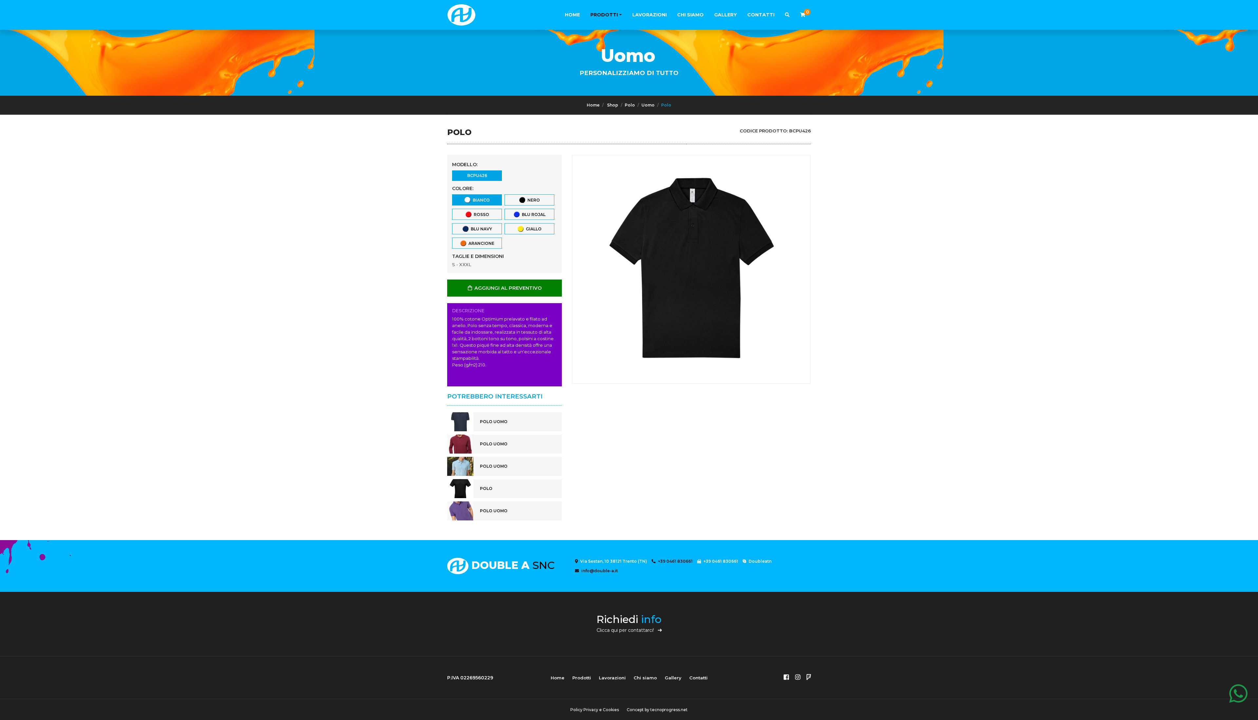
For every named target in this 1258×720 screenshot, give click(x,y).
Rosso (480, 214)
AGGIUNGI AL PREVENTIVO (507, 288)
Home (572, 15)
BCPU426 (477, 175)
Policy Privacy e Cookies (594, 709)
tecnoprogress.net (669, 709)
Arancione (480, 243)
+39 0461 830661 (675, 561)
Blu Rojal (532, 214)
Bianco (480, 200)
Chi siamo (690, 15)
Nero (532, 200)
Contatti (760, 15)
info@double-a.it (599, 570)
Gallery (725, 15)
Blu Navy (480, 228)
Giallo (533, 228)
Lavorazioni (649, 15)
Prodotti (604, 15)
